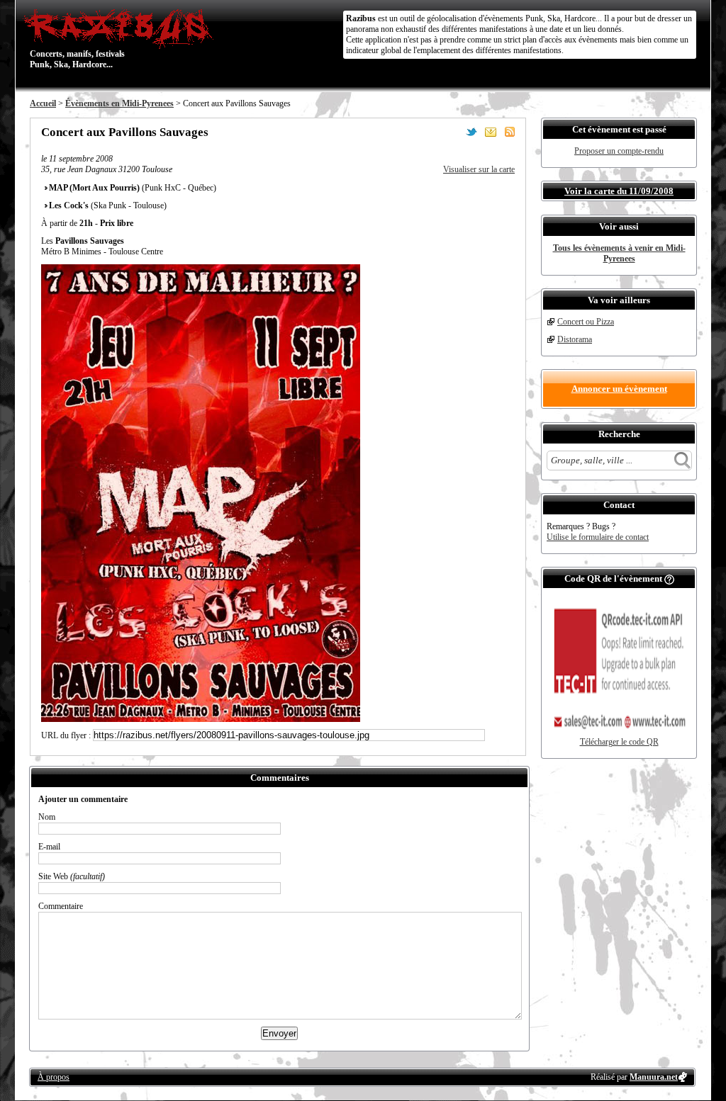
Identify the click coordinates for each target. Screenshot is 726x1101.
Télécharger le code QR (619, 742)
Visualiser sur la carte (479, 169)
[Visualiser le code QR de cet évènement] (619, 734)
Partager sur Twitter (471, 131)
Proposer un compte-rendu (619, 151)
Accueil (43, 103)
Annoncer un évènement (619, 388)
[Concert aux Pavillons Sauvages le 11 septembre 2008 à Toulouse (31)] (200, 719)
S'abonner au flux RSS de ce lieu (509, 131)
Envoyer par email (490, 131)
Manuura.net (654, 1077)
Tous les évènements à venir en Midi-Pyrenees (619, 253)
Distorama (574, 339)
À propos (53, 1077)
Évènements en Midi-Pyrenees (119, 103)
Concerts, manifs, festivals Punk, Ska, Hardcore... (77, 38)
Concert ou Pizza (585, 322)
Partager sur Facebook (452, 131)
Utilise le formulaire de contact (598, 537)
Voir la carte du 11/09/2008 (619, 191)
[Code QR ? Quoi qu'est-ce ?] (669, 578)
